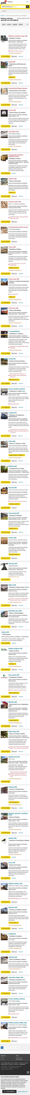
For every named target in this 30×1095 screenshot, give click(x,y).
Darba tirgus (19, 1059)
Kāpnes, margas (12, 116)
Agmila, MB (11, 62)
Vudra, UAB (11, 441)
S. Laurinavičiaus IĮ (14, 331)
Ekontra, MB (5, 632)
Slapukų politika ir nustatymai (7, 1064)
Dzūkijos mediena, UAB (15, 648)
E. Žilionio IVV (12, 412)
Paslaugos (11, 664)
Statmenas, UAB (13, 308)
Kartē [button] (4, 11)
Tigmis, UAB (12, 247)
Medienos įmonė (13, 267)
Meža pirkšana (20, 41)
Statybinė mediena (13, 504)
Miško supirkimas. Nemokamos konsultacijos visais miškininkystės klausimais (18, 375)
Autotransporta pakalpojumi (14, 252)
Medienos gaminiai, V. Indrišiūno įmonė (18, 814)
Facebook (14, 436)
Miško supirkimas (13, 379)
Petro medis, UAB (13, 675)
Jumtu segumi (11, 792)
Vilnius (4, 24)
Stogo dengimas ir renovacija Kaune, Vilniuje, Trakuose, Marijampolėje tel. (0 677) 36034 (19, 431)
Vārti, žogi (24, 519)
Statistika (16, 1064)
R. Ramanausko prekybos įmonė (18, 227)
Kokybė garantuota (14, 404)
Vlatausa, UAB (12, 787)
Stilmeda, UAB (12, 957)
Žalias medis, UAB (13, 731)
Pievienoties (22, 1064)
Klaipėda (15, 24)
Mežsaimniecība (12, 41)
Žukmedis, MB (12, 563)
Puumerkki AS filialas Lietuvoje (17, 88)
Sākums (2, 1057)
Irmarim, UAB (12, 537)
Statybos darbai (13, 720)
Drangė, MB (11, 359)
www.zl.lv (11, 1069)
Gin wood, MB (12, 487)
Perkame (11, 192)
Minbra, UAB (12, 585)
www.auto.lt (18, 1066)
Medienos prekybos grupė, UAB (17, 36)
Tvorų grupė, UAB (13, 513)
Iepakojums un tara (12, 590)
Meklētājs (10, 1)
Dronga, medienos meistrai (16, 389)
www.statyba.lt (4, 1066)
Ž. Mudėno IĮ (12, 934)
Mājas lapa (14, 56)
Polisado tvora (12, 528)
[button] (27, 24)
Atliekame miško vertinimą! (16, 51)
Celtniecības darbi (24, 420)
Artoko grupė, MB (13, 279)
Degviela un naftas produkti (14, 207)
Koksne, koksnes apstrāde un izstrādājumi (17, 40)
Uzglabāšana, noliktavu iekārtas (15, 162)
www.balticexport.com (13, 1067)
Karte (17, 1055)
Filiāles (18, 133)
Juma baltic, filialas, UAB (15, 977)
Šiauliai (20, 24)
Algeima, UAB (12, 838)
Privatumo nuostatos (23, 1062)
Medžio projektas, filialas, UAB (17, 1022)
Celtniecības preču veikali (14, 137)
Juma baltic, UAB (13, 131)
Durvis (18, 394)
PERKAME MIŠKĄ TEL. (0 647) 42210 (19, 898)
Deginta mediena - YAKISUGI (16, 455)
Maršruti (21, 56)
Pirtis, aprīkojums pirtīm (13, 420)
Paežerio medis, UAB (14, 201)
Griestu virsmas (21, 313)
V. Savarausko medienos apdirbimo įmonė (15, 155)
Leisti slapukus (10, 1091)
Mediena (11, 77)
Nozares (2, 1059)
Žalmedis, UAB (12, 907)
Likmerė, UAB (12, 178)
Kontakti (16, 1062)
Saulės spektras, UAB (8, 1062)
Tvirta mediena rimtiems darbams (18, 501)
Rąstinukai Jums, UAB (15, 610)
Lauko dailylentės (13, 802)
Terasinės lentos (14, 294)
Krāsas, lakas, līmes (12, 313)
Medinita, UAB (12, 702)
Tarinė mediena (13, 922)
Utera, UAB (11, 862)
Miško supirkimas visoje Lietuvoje (18, 690)
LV (27, 1)
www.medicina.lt (11, 1066)
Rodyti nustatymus (22, 1091)
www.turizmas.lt (4, 1067)
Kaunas (9, 24)
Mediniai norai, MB (14, 757)
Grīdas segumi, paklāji (13, 762)
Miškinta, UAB (12, 466)
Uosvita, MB (12, 110)
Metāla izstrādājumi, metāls (14, 519)
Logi (18, 116)
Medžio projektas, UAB (15, 883)
